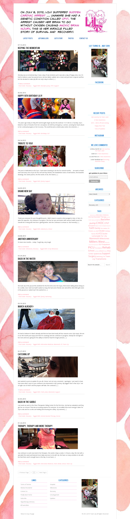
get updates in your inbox (98, 173)
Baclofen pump (45, 86)
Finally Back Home (26, 495)
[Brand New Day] (46, 203)
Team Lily (66, 344)
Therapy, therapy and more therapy (35, 425)
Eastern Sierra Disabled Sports (102, 225)
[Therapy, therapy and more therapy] (48, 438)
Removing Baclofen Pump (102, 160)
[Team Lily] (65, 35)
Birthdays (44, 133)
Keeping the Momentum (29, 47)
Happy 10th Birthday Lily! (30, 95)
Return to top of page (27, 514)
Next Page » (43, 472)
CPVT (52, 86)
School (50, 229)
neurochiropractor (93, 244)
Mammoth (57, 344)
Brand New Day (25, 191)
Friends (90, 231)
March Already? (25, 306)
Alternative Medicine (47, 344)
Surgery (92, 256)
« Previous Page (24, 472)
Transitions (100, 259)
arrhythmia (97, 220)
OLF (48, 133)
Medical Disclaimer (26, 488)
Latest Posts (28, 38)
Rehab (59, 464)
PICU (91, 247)
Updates (52, 498)
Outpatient (106, 244)
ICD (97, 233)
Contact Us (83, 38)
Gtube (102, 231)
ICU (101, 233)
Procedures (98, 248)
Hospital (52, 484)
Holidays (107, 231)
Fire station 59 (104, 228)
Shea (105, 251)
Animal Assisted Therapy (48, 416)
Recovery (28, 86)
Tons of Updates (100, 129)
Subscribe (23, 498)
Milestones (29, 249)
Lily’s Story (58, 38)
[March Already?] (46, 319)
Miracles (107, 242)
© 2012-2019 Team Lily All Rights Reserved (95, 514)
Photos (71, 38)
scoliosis (97, 251)
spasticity (98, 253)
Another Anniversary (28, 238)
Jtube (46, 392)
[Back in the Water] (48, 271)
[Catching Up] (48, 366)
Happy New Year (100, 126)
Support (56, 86)
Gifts (94, 231)
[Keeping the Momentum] (48, 60)
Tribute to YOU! (25, 143)
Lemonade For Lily (99, 236)
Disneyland (91, 226)
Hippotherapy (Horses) (27, 502)
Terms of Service (26, 484)
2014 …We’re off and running (100, 123)
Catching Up (24, 354)
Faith (42, 392)
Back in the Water (26, 258)
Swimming (48, 296)
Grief (49, 249)
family (43, 181)
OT (61, 344)
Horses (58, 416)
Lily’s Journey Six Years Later (100, 117)
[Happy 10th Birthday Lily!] (46, 108)
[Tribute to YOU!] (41, 156)
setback (101, 251)
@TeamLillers (43, 38)
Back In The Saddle (27, 401)
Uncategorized (54, 495)
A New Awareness (99, 120)
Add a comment (24, 84)
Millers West (97, 241)
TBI (104, 256)
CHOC (100, 223)
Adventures (44, 229)
